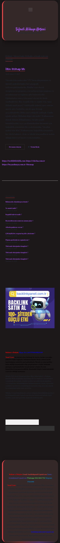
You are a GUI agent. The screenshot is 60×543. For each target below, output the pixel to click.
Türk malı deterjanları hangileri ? (17, 246)
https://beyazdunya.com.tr (14, 164)
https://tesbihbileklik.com (14, 160)
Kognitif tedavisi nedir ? (14, 214)
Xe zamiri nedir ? (11, 208)
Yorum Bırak (34, 147)
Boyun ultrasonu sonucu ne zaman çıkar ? (19, 221)
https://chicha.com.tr (35, 160)
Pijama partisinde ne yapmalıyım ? (17, 240)
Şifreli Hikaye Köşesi (31, 29)
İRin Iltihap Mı (15, 69)
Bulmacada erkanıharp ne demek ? (17, 202)
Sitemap (30, 164)
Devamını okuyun (16, 148)
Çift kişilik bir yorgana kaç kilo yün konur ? (20, 233)
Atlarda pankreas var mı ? (14, 227)
